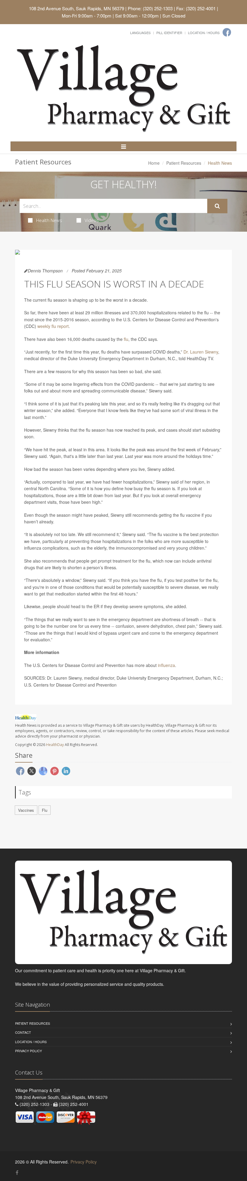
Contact (23, 1032)
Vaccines (26, 810)
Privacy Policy (28, 1050)
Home (154, 163)
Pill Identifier (169, 32)
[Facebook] (227, 32)
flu (126, 339)
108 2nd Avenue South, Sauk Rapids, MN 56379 (76, 8)
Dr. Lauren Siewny (200, 352)
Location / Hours (204, 32)
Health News (49, 220)
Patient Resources (183, 163)
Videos (92, 220)
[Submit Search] (217, 206)
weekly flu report (53, 326)
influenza (166, 665)
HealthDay (55, 744)
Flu (44, 810)
